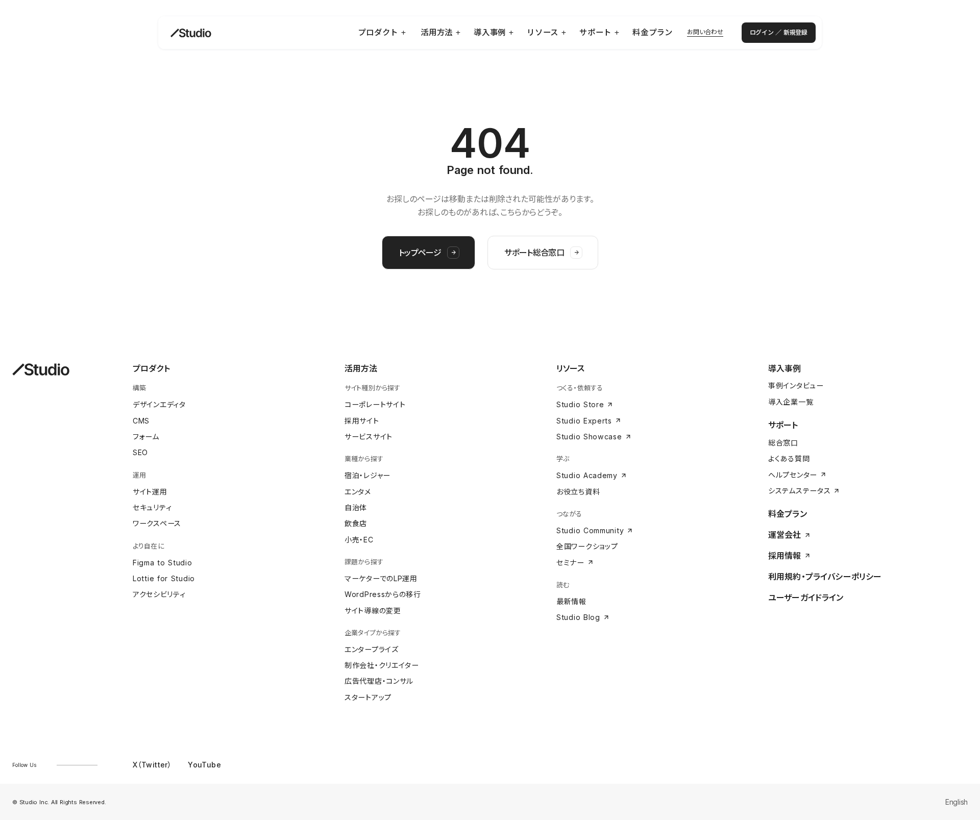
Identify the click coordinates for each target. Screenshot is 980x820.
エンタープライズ (372, 649)
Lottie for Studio (164, 578)
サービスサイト (369, 436)
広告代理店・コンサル (379, 681)
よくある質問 (789, 458)
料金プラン (787, 514)
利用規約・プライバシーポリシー (824, 576)
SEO (140, 452)
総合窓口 (783, 442)
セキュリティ (152, 507)
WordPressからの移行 (383, 594)
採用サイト (362, 420)
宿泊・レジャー (367, 475)
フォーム (146, 436)
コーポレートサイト (375, 404)
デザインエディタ (159, 404)
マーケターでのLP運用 (381, 578)
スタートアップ (368, 697)
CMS (141, 420)
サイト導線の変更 (373, 610)
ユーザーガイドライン (806, 597)
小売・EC (359, 539)
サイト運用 (150, 491)
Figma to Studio (162, 562)
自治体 (356, 507)
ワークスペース (157, 523)
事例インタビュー (796, 385)
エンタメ (358, 491)
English (956, 802)
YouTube (204, 764)
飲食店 (356, 523)
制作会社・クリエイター (382, 665)
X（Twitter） (152, 764)
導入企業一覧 (790, 401)
